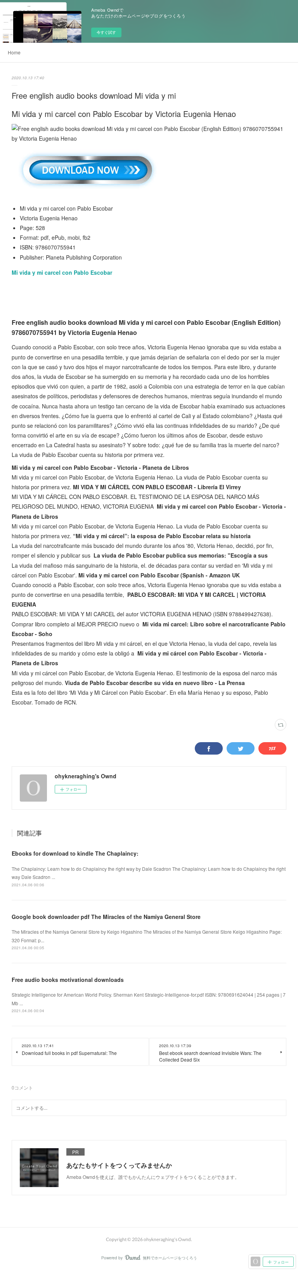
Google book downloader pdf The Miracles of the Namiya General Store (106, 917)
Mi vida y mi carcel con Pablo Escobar (62, 272)
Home (14, 52)
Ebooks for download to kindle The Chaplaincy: (75, 853)
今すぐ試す (106, 32)
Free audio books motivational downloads (68, 979)
